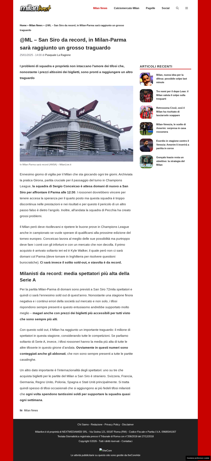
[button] (177, 8)
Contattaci (126, 441)
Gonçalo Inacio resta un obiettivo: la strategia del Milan (170, 161)
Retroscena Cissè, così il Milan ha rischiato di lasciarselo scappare (170, 111)
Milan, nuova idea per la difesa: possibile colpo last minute (171, 78)
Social (165, 8)
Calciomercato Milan (126, 8)
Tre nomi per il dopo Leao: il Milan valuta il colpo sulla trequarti (172, 95)
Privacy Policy (112, 424)
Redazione (96, 424)
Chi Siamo (83, 424)
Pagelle (150, 8)
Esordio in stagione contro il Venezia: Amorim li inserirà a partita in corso (172, 144)
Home (23, 25)
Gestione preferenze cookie (198, 458)
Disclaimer (128, 424)
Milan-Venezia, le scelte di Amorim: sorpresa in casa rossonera (171, 128)
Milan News (100, 8)
